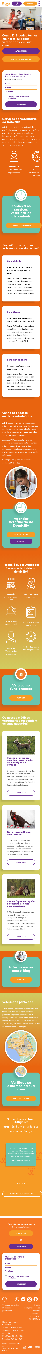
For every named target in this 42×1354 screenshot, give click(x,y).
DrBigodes (15, 463)
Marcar (30, 3)
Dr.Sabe (21, 980)
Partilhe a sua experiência (22, 1194)
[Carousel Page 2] (19, 1183)
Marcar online (21, 59)
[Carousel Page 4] (24, 1183)
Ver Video (21, 698)
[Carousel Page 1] (17, 1183)
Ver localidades (21, 1098)
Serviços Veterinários (23, 225)
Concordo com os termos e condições (18, 97)
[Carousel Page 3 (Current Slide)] (22, 1183)
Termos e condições (10, 1305)
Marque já (21, 1233)
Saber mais (21, 793)
